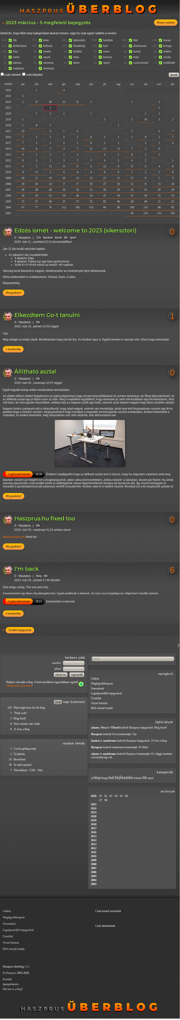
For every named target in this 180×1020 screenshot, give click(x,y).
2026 (8, 90)
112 (64, 207)
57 (36, 201)
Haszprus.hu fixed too (44, 518)
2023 (8, 107)
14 (50, 184)
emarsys (48, 68)
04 (116, 796)
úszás (167, 57)
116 (145, 207)
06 (126, 796)
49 (145, 201)
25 (63, 201)
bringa (167, 46)
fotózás (47, 46)
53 (50, 195)
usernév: (57, 663)
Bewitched (19, 759)
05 (121, 796)
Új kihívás (19, 754)
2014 (8, 148)
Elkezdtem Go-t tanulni (47, 315)
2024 (8, 102)
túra (15, 51)
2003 (8, 213)
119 (91, 207)
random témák (74, 743)
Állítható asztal (35, 371)
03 (111, 796)
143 (9, 707)
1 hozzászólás (13, 349)
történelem (20, 46)
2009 (8, 178)
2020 (8, 113)
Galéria (95, 678)
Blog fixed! (20, 718)
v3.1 (27, 966)
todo (136, 57)
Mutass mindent (166, 22)
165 (173, 213)
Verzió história (99, 703)
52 (91, 201)
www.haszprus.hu (14, 536)
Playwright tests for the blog (29, 707)
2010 (8, 172)
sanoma (48, 62)
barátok (108, 40)
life (15, 40)
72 (23, 201)
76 (50, 207)
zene (106, 51)
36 (10, 764)
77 (36, 207)
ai (92, 778)
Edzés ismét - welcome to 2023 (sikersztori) (75, 230)
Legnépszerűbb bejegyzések (106, 693)
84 (104, 207)
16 (23, 148)
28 (36, 189)
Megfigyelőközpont (102, 683)
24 (172, 184)
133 (159, 213)
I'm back (26, 568)
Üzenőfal (96, 698)
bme (46, 40)
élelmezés (140, 46)
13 (104, 148)
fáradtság (79, 46)
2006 (8, 195)
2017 (8, 131)
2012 (8, 160)
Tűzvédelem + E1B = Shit (28, 770)
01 (100, 796)
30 (50, 102)
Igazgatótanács (11, 984)
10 (145, 119)
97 (23, 207)
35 (63, 102)
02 (105, 796)
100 (132, 207)
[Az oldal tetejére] (155, 651)
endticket (169, 62)
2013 (8, 154)
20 (23, 178)
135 (145, 213)
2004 (8, 207)
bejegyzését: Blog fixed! (153, 727)
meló (16, 57)
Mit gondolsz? (14, 292)
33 (132, 189)
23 (91, 189)
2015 (8, 143)
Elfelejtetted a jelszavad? (19, 685)
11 (63, 166)
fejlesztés (79, 40)
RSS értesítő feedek (102, 708)
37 (77, 201)
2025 (8, 96)
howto (47, 51)
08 (105, 800)
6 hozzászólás (13, 613)
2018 (8, 125)
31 (77, 102)
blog (39, 576)
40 (50, 201)
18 (91, 184)
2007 (8, 189)
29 (118, 189)
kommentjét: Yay (127, 734)
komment (78, 702)
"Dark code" (20, 713)
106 (77, 207)
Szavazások (97, 688)
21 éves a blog (21, 729)
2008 (8, 184)
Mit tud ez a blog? (13, 989)
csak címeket (12, 74)
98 (159, 207)
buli (105, 46)
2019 (8, 119)
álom (76, 62)
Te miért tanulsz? (23, 764)
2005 (8, 201)
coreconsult (140, 62)
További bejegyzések (19, 630)
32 (77, 189)
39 (23, 189)
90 (118, 207)
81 (172, 207)
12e (38, 237)
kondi (136, 51)
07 (100, 800)
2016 (8, 137)
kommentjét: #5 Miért (136, 747)
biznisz (107, 57)
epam (47, 57)
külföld (77, 51)
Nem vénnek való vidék (27, 723)
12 (118, 148)
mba (76, 57)
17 (132, 166)
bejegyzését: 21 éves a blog (152, 740)
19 (63, 189)
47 (104, 195)
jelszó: (58, 668)
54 (91, 195)
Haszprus (24, 237)
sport (106, 62)
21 (159, 201)
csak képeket (34, 74)
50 (63, 195)
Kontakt (7, 979)
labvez (17, 62)
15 (50, 166)
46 (77, 195)
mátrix (167, 51)
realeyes (18, 68)
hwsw (167, 40)
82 (104, 201)
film (135, 40)
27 (36, 102)
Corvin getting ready (25, 748)
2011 (8, 166)
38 (132, 201)
